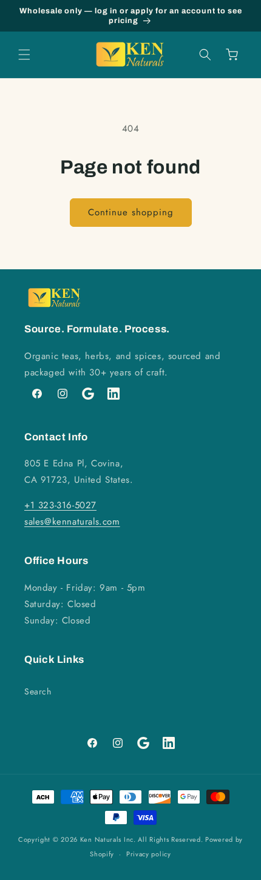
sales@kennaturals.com (72, 521)
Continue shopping (131, 212)
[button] (24, 54)
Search (38, 691)
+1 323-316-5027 (60, 505)
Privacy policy (148, 854)
